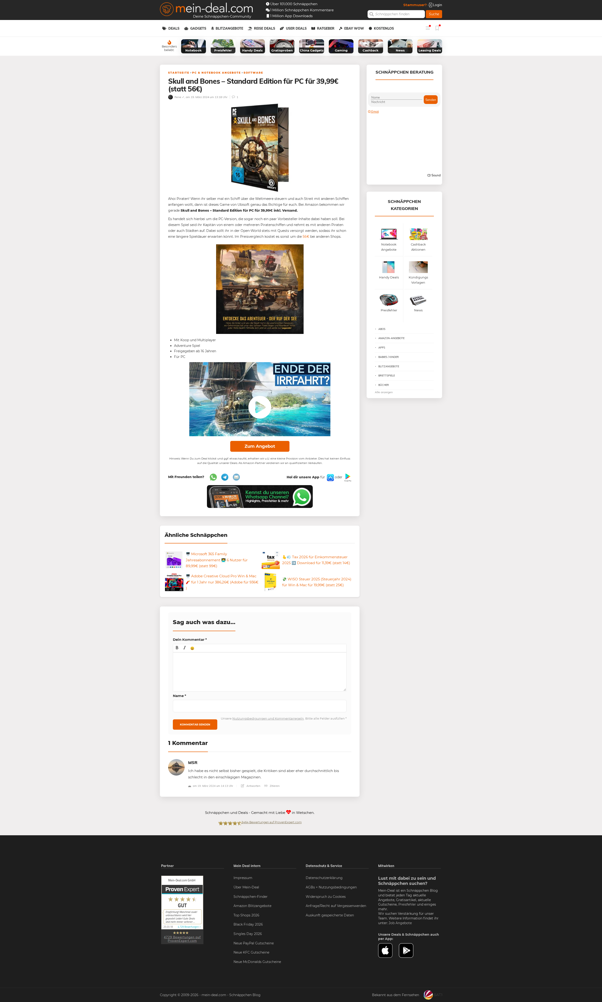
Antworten (253, 786)
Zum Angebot (260, 446)
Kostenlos (384, 28)
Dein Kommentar (190, 639)
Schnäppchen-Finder (251, 897)
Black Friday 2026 (248, 924)
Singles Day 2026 (248, 934)
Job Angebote (400, 923)
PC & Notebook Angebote (216, 72)
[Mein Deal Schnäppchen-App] (409, 950)
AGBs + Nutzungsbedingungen (331, 887)
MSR (193, 762)
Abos (381, 329)
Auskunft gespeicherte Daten (330, 915)
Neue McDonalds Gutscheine (257, 962)
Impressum (243, 878)
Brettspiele (386, 375)
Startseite (178, 72)
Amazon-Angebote (391, 338)
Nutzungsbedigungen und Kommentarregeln (268, 718)
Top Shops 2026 (246, 915)
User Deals (296, 28)
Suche (434, 14)
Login (437, 5)
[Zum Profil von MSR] (176, 767)
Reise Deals (264, 28)
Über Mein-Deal (246, 887)
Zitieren (274, 786)
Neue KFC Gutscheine (251, 952)
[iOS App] (330, 477)
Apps (381, 347)
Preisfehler (407, 904)
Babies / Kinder (388, 357)
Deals (173, 28)
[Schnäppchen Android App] (347, 477)
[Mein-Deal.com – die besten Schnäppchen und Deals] (206, 10)
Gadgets (198, 28)
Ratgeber (325, 28)
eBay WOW (354, 28)
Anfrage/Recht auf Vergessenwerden (336, 906)
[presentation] (177, 648)
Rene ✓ (179, 97)
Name (179, 695)
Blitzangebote (229, 28)
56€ (306, 236)
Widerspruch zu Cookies (326, 897)
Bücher (383, 385)
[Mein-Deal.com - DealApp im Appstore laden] (388, 950)
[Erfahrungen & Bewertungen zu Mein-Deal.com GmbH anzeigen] (182, 910)
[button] (177, 648)
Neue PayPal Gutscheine (254, 943)
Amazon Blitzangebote (252, 906)
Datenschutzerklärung (324, 878)
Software (253, 72)
